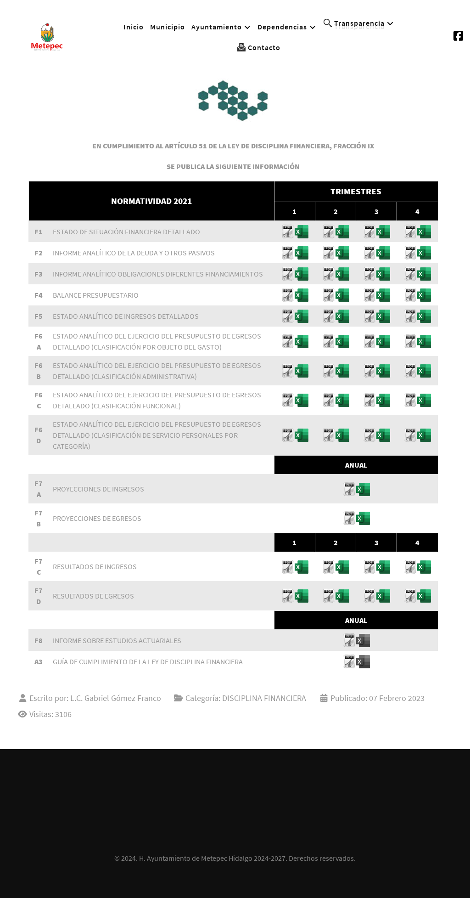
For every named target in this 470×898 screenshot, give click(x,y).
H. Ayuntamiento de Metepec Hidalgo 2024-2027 (212, 858)
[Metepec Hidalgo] (47, 34)
